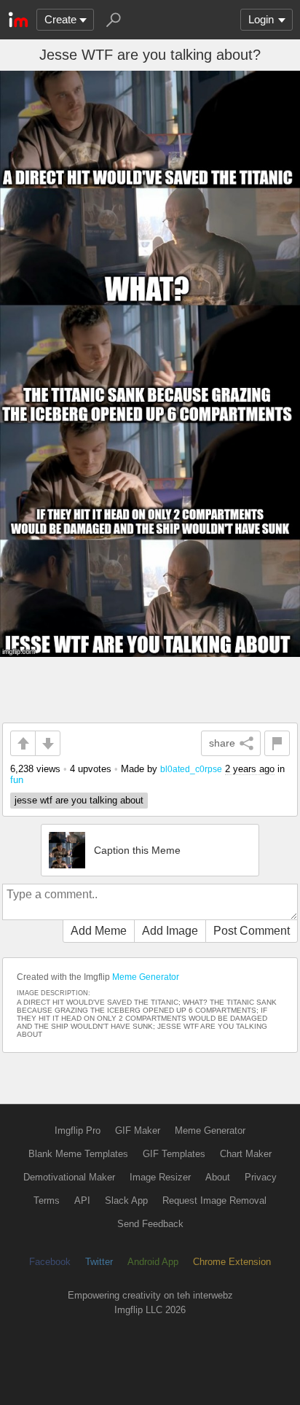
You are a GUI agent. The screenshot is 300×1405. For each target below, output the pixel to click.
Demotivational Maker (69, 1177)
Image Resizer (160, 1177)
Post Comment (251, 931)
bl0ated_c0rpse (191, 769)
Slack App (126, 1200)
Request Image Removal (214, 1200)
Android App (152, 1261)
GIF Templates (174, 1153)
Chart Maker (246, 1153)
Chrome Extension (232, 1261)
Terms (46, 1200)
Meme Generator (145, 977)
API (82, 1200)
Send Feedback (150, 1223)
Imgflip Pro (77, 1130)
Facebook (50, 1261)
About (217, 1177)
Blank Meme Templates (78, 1153)
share (222, 743)
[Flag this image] (277, 743)
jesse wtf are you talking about (79, 800)
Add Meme (99, 931)
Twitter (99, 1261)
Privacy (261, 1177)
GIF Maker (137, 1130)
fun (16, 779)
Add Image (170, 931)
